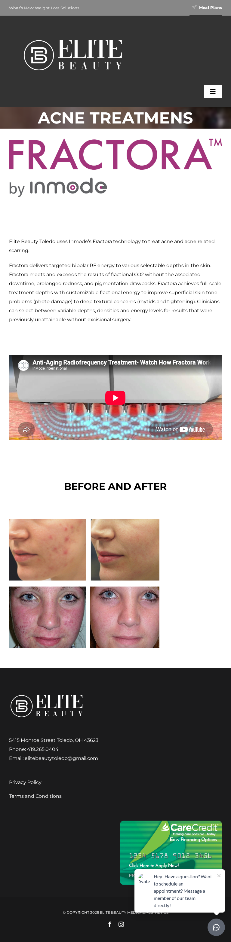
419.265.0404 (43, 749)
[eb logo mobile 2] (72, 38)
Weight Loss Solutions (57, 7)
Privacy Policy (25, 782)
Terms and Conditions (35, 796)
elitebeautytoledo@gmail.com (61, 758)
